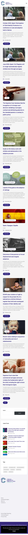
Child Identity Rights (5, 499)
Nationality (18, 469)
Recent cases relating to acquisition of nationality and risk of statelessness (14, 339)
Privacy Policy (4, 516)
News (7, 59)
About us (3, 501)
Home (2, 498)
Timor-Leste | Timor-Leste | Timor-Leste (16, 441)
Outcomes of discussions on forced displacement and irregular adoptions (13, 257)
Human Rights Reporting (6, 513)
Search (4, 410)
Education (12, 469)
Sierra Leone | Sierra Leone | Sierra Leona (16, 451)
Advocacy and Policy (10, 249)
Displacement (6, 469)
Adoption (5, 467)
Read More (6, 43)
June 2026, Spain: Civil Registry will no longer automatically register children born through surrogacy (13, 66)
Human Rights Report (10, 220)
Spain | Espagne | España (10, 225)
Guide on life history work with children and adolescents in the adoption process (12, 151)
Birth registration (20, 467)
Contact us (3, 502)
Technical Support (4, 515)
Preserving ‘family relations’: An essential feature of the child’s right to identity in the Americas (16, 430)
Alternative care (12, 467)
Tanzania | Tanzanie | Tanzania (14, 446)
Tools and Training (10, 17)
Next (5, 402)
